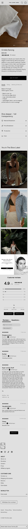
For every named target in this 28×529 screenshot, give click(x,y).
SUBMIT (7, 268)
